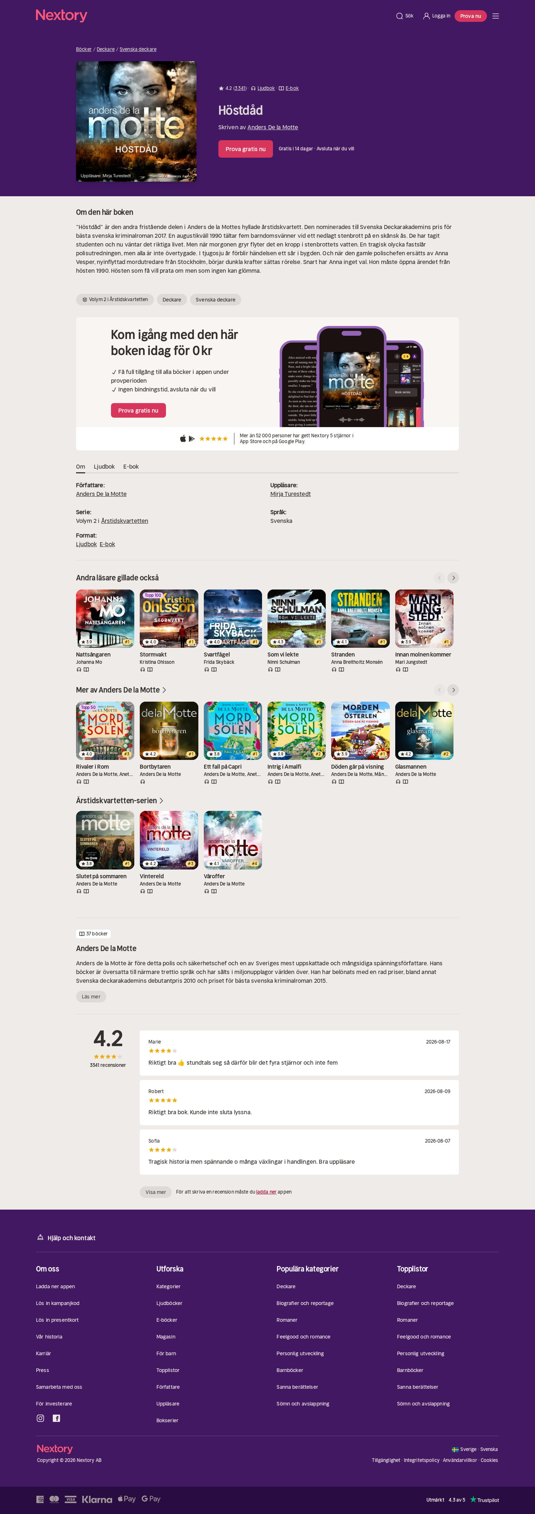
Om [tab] (80, 466)
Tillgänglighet (386, 1460)
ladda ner (266, 1192)
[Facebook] (56, 1418)
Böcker (84, 49)
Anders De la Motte (272, 127)
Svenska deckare (138, 49)
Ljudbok (86, 544)
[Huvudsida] (495, 16)
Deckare (106, 49)
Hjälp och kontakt (72, 1238)
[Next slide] (453, 578)
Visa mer (156, 1192)
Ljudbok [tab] (104, 466)
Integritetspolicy (422, 1460)
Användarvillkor (460, 1460)
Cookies (489, 1460)
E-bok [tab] (131, 466)
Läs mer (91, 996)
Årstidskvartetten (124, 520)
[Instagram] (40, 1418)
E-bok (107, 544)
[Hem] (213, 16)
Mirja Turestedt (290, 493)
